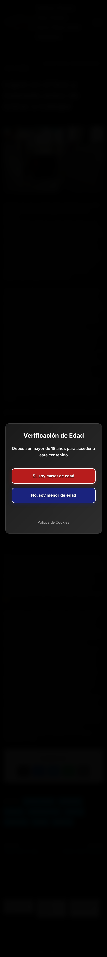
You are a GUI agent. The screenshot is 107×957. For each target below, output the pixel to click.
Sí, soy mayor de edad (53, 476)
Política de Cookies (53, 522)
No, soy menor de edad (53, 495)
